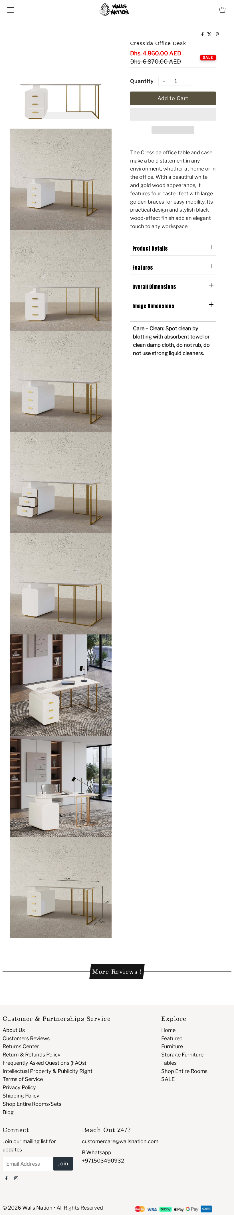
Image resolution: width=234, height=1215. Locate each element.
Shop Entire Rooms (184, 1071)
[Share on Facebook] (203, 34)
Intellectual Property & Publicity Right (47, 1071)
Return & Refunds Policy (31, 1055)
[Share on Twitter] (210, 34)
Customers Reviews (26, 1038)
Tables (169, 1063)
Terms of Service (23, 1079)
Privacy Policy (19, 1087)
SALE (168, 1079)
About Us (14, 1030)
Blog (8, 1112)
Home (168, 1030)
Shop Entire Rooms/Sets (32, 1104)
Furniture (172, 1046)
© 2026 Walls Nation (28, 1208)
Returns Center (21, 1046)
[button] (173, 114)
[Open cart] (222, 10)
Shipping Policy (21, 1096)
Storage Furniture (182, 1055)
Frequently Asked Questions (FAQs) (44, 1063)
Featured (172, 1038)
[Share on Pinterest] (217, 34)
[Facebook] (6, 1178)
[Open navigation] (10, 10)
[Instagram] (16, 1178)
